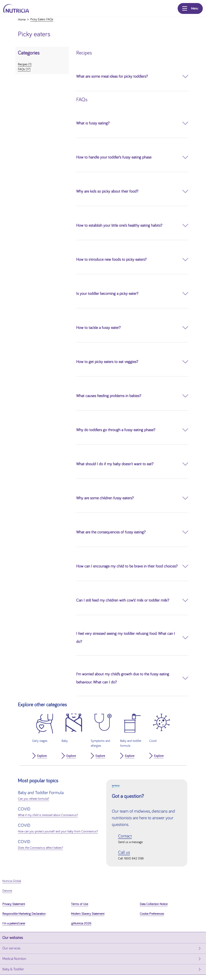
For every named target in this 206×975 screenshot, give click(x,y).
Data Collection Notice (154, 904)
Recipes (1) (25, 64)
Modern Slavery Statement (87, 913)
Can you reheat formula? (33, 798)
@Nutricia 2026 (81, 923)
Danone (7, 890)
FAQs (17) (24, 69)
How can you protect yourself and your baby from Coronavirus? (58, 831)
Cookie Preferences (152, 913)
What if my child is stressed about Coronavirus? (48, 815)
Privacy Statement (13, 904)
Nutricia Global (11, 881)
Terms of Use (79, 904)
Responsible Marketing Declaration (24, 913)
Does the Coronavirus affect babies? (40, 847)
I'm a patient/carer (13, 923)
